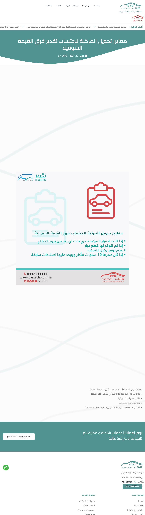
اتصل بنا (58, 5)
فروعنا (67, 5)
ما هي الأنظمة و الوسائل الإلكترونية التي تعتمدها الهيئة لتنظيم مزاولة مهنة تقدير (64, 27)
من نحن (87, 5)
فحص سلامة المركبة (86, 510)
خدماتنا (75, 5)
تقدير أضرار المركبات (87, 501)
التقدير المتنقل (89, 505)
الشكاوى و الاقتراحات (135, 510)
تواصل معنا (139, 505)
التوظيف (49, 5)
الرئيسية (96, 5)
